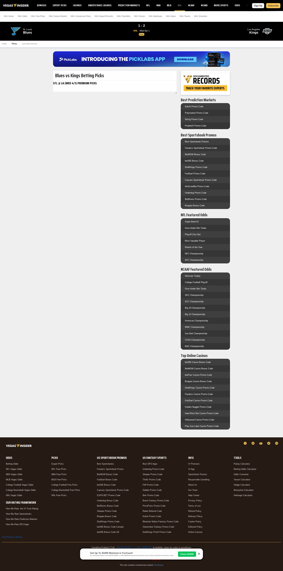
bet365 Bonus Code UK (108, 532)
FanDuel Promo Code (195, 173)
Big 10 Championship (195, 308)
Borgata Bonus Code (195, 205)
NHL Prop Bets (123, 16)
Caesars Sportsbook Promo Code (201, 180)
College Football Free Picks (64, 485)
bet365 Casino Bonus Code (198, 362)
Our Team (193, 490)
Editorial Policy (195, 527)
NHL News (171, 16)
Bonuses (41, 5)
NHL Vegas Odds (14, 495)
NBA (158, 5)
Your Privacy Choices (12, 537)
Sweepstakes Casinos (100, 5)
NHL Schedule (200, 16)
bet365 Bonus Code (194, 161)
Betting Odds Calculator (245, 469)
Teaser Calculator (242, 479)
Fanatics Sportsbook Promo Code (201, 148)
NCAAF (191, 5)
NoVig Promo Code (194, 119)
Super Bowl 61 (192, 221)
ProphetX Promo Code (195, 125)
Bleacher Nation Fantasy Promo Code (161, 521)
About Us (192, 485)
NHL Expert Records (104, 16)
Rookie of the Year (193, 247)
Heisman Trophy (192, 276)
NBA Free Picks (59, 474)
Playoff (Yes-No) (192, 234)
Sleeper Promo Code (107, 511)
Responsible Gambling (198, 479)
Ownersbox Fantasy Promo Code (158, 527)
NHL (180, 5)
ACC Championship (194, 301)
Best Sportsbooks (105, 464)
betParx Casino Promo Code (198, 375)
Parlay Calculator (242, 464)
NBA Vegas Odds (14, 474)
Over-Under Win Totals (195, 228)
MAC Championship (194, 346)
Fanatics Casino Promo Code (199, 394)
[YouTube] (261, 443)
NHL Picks (38, 16)
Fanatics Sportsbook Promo (110, 469)
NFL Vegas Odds (14, 469)
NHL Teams (185, 16)
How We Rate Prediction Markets (21, 519)
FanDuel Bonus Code (107, 479)
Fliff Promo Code (151, 485)
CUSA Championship (195, 340)
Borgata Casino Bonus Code (198, 381)
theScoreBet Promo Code (197, 186)
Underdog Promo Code (195, 193)
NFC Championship (194, 253)
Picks (14, 44)
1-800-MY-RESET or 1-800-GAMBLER (133, 547)
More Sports (221, 5)
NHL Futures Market (58, 16)
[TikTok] (269, 443)
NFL (148, 5)
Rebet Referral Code (152, 511)
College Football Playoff (196, 282)
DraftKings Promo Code (196, 167)
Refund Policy (194, 511)
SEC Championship (194, 295)
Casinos (77, 5)
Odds (237, 5)
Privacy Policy (195, 500)
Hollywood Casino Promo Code (199, 419)
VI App (191, 469)
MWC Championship (194, 327)
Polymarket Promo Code (196, 113)
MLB (169, 5)
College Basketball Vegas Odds (21, 490)
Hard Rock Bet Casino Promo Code (201, 413)
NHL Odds (22, 16)
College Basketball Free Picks (65, 490)
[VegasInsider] (19, 446)
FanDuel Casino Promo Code (198, 400)
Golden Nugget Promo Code (198, 407)
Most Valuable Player (195, 241)
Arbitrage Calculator (243, 495)
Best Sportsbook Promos (197, 141)
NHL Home (9, 16)
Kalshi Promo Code (194, 106)
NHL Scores (139, 16)
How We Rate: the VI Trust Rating (22, 508)
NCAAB (204, 5)
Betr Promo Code (151, 495)
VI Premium (193, 464)
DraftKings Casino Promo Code (200, 388)
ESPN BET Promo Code (108, 495)
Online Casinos (195, 532)
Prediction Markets (129, 5)
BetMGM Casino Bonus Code (199, 368)
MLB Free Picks (59, 479)
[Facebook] (246, 443)
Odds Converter (241, 474)
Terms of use (194, 506)
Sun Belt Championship (196, 333)
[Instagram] (277, 443)
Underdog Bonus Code (107, 500)
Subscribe (273, 5)
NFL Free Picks (58, 469)
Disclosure (158, 565)
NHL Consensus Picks (81, 16)
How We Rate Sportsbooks (18, 514)
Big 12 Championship (195, 314)
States (250, 5)
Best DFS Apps (150, 464)
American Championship (196, 320)
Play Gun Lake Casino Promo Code (202, 426)
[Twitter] (253, 443)
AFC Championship (194, 260)
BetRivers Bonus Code (108, 506)
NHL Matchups (155, 16)
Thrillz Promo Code (152, 479)
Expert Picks (59, 5)
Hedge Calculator (242, 485)
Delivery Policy (195, 516)
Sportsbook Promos (197, 474)
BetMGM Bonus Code (195, 154)
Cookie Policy (194, 521)
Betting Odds (12, 464)
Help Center (193, 495)
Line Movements (29, 44)
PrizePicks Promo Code (154, 506)
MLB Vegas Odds (14, 479)
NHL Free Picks (58, 495)
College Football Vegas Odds (19, 485)
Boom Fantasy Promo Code (156, 500)
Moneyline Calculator (244, 490)
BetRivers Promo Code (196, 199)
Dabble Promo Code (152, 490)
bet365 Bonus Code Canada (110, 527)
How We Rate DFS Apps (17, 524)
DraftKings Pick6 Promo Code (157, 532)
